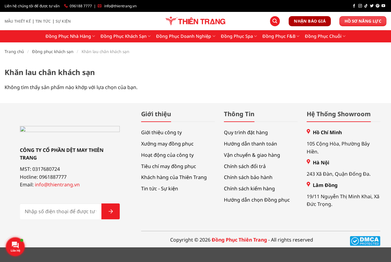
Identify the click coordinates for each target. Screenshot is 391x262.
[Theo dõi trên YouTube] (383, 6)
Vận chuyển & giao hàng (252, 155)
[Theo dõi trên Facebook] (354, 6)
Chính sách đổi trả (245, 166)
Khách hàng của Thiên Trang (174, 177)
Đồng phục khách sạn (52, 51)
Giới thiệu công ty (161, 132)
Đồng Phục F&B (278, 36)
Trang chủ (14, 51)
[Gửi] (110, 211)
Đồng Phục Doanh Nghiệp (183, 36)
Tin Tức (43, 21)
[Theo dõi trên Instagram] (360, 6)
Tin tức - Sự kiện (159, 188)
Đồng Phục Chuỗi (323, 36)
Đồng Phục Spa (237, 36)
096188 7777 (81, 6)
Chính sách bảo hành (248, 177)
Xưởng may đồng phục (167, 143)
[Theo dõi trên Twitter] (372, 6)
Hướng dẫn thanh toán (250, 143)
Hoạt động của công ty (167, 155)
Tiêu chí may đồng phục (168, 166)
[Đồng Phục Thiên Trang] (196, 21)
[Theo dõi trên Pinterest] (377, 6)
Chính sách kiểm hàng (249, 188)
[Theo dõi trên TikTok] (366, 6)
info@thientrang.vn (120, 6)
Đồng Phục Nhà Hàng (68, 36)
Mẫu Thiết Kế (18, 21)
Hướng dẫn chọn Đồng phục (257, 199)
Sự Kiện (63, 21)
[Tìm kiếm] (275, 21)
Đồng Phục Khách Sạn (123, 36)
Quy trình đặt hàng (246, 132)
